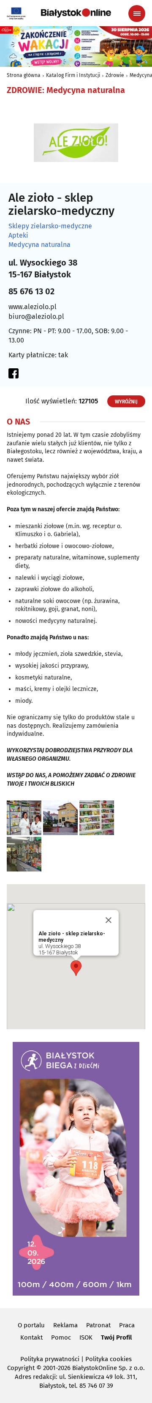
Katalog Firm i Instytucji (73, 75)
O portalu (31, 1325)
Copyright (21, 1368)
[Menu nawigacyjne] (136, 13)
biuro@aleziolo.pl (36, 316)
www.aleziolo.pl (32, 307)
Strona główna (24, 75)
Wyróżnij (126, 402)
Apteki (18, 235)
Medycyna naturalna (39, 245)
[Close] (108, 920)
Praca (127, 1325)
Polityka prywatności (49, 1359)
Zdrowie (115, 75)
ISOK (85, 1337)
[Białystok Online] (76, 13)
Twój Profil (116, 1337)
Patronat (98, 1325)
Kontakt (31, 1337)
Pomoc (61, 1337)
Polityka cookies (108, 1359)
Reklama (65, 1325)
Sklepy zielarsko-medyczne (50, 226)
